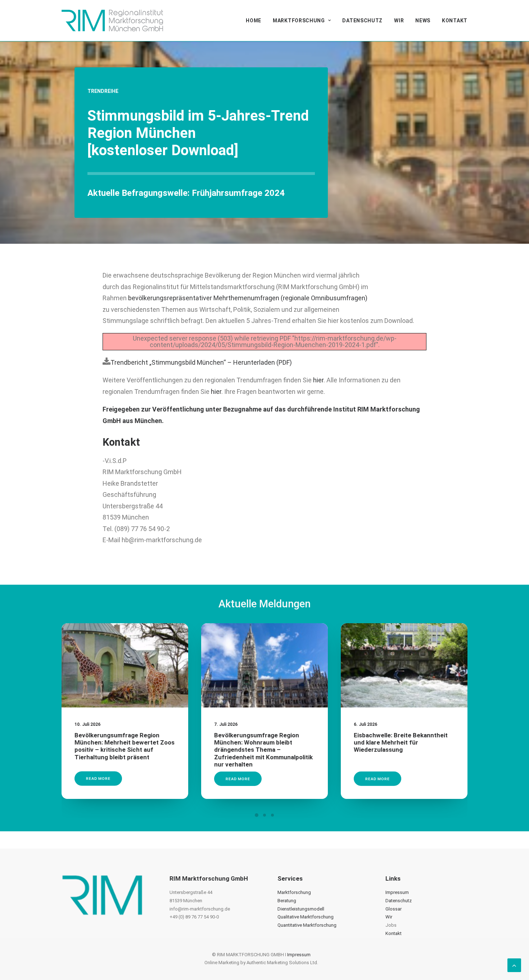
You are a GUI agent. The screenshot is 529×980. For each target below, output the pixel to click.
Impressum (397, 892)
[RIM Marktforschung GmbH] (112, 20)
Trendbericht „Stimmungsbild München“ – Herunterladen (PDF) (201, 362)
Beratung (286, 900)
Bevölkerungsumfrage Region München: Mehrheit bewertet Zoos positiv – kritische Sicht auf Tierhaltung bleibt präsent (124, 746)
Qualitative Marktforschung (305, 917)
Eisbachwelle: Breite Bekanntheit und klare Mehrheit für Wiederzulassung (401, 743)
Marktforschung (299, 20)
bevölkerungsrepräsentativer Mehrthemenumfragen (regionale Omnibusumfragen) (247, 298)
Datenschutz (362, 20)
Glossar (393, 909)
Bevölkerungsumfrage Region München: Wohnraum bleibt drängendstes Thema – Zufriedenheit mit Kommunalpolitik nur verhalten (263, 750)
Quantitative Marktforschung (306, 925)
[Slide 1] (257, 815)
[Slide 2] (264, 815)
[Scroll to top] (514, 964)
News (422, 20)
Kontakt (454, 20)
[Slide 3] (272, 815)
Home (253, 20)
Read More (98, 779)
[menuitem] (256, 20)
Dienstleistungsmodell (300, 909)
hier (318, 380)
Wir (399, 20)
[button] (125, 665)
